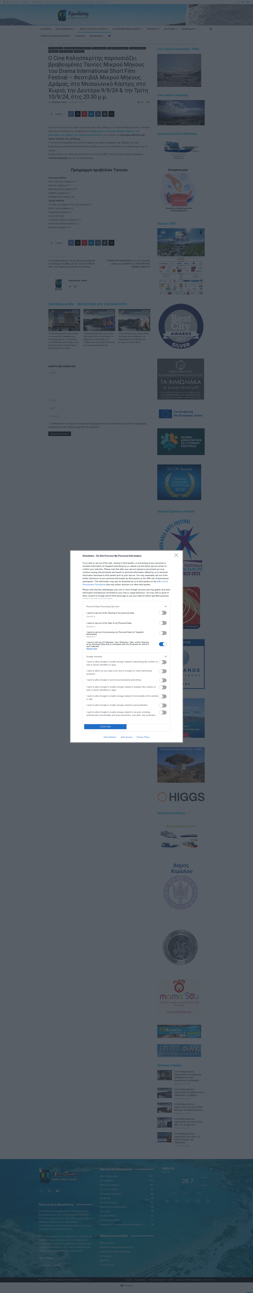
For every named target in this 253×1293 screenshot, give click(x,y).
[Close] (177, 556)
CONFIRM (105, 727)
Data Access (126, 737)
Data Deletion (110, 737)
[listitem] (126, 606)
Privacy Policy (143, 737)
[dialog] (126, 646)
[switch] (163, 613)
